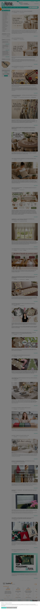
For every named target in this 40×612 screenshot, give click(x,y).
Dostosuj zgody (15, 607)
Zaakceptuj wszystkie (4, 607)
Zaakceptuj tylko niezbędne (10, 607)
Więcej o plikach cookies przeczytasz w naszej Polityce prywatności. (9, 606)
